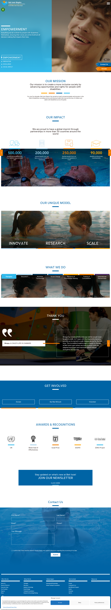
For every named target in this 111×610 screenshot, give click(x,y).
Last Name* (61, 515)
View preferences (99, 602)
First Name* (15, 515)
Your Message (16, 531)
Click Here (55, 483)
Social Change (55, 276)
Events (70, 589)
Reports (3, 591)
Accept (60, 602)
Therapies (9, 276)
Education (24, 276)
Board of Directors (5, 585)
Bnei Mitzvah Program (74, 587)
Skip (106, 59)
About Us (3, 583)
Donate (70, 583)
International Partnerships (102, 277)
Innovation (7, 61)
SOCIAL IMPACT (8, 67)
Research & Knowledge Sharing (71, 277)
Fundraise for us (72, 585)
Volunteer (71, 591)
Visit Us (70, 593)
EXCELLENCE (7, 64)
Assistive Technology (40, 277)
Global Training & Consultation (53, 585)
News (2, 593)
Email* (13, 523)
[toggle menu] (108, 3)
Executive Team (4, 587)
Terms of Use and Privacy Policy (10, 607)
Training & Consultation (86, 277)
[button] (1, 153)
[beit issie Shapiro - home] (13, 3)
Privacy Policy (39, 550)
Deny (79, 602)
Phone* (59, 523)
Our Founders (4, 589)
